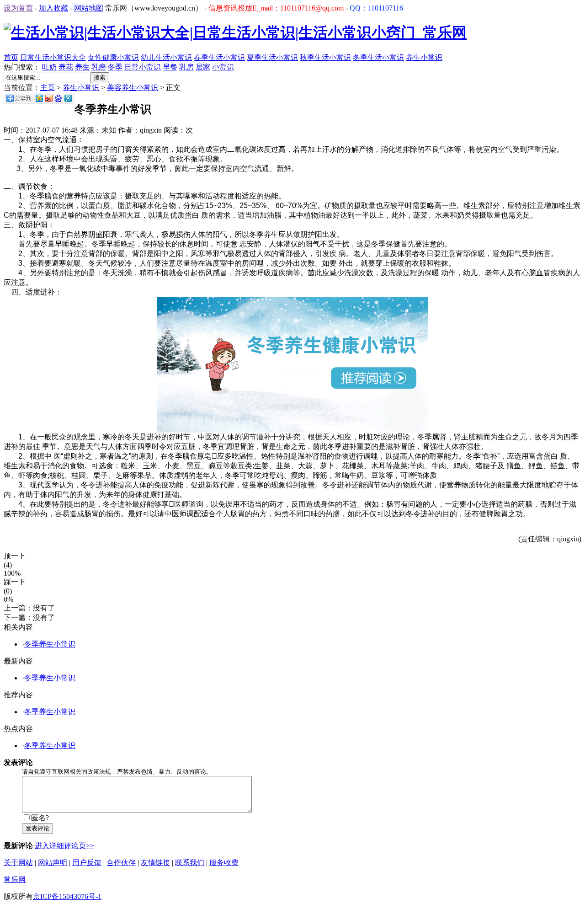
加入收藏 (53, 8)
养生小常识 (424, 57)
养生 (82, 67)
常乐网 (15, 879)
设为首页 (18, 8)
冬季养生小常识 (49, 644)
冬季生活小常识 (378, 57)
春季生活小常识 (219, 57)
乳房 (186, 67)
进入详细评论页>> (64, 846)
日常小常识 (142, 67)
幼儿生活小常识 (166, 57)
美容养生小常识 (132, 87)
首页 (11, 57)
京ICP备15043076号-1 (67, 896)
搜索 (100, 77)
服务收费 (224, 862)
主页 (47, 87)
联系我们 (189, 862)
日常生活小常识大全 (53, 57)
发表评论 (37, 828)
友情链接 (155, 862)
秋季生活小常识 (325, 57)
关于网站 (18, 862)
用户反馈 (86, 862)
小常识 (223, 67)
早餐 (170, 67)
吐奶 (49, 67)
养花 (65, 67)
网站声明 (52, 862)
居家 (203, 67)
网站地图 (88, 8)
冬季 (115, 67)
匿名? (40, 818)
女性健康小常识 (113, 57)
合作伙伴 (121, 862)
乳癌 (98, 67)
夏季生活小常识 (272, 57)
